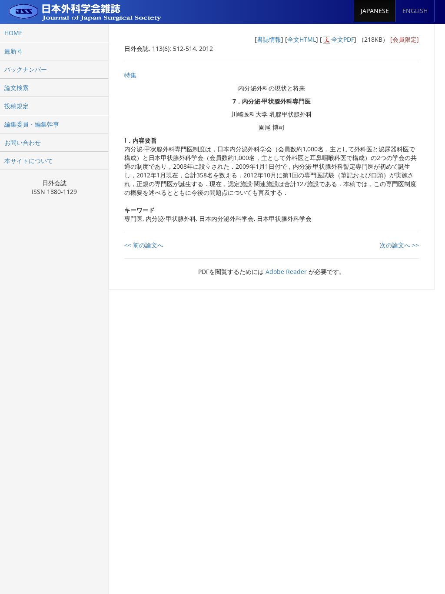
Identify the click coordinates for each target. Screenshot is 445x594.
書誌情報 (269, 39)
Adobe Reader (286, 271)
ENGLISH (415, 11)
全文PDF (342, 39)
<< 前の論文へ (143, 245)
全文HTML (301, 39)
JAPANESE (375, 11)
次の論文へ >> (399, 245)
